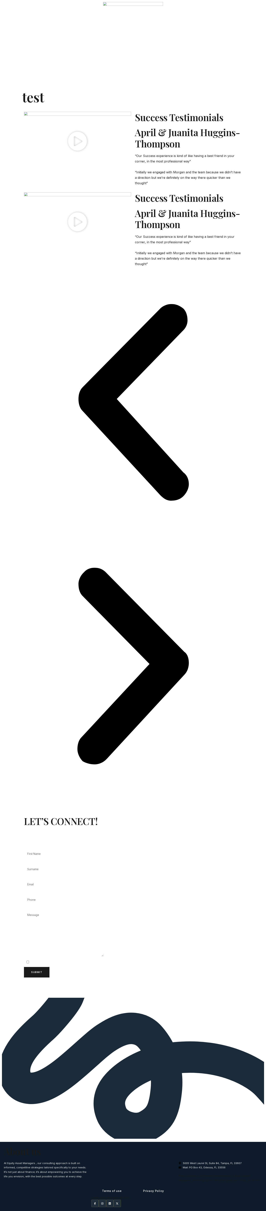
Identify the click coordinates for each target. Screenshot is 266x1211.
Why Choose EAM (130, 80)
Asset (232, 80)
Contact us (252, 80)
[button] (77, 141)
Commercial (184, 80)
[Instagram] (102, 1203)
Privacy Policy (153, 1190)
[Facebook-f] (95, 1203)
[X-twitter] (117, 1203)
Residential (159, 80)
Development (210, 80)
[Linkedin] (110, 1203)
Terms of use (112, 1190)
